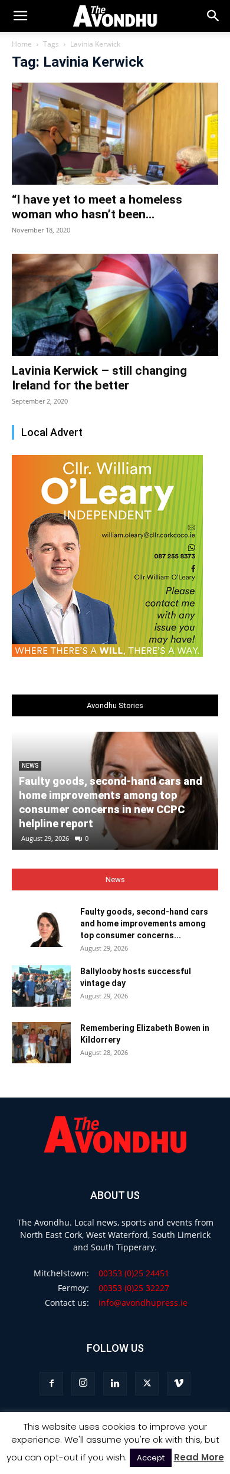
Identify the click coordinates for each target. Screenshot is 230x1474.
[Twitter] (147, 1384)
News (30, 765)
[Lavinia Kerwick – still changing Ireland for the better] (115, 305)
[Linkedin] (115, 1384)
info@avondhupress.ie (143, 1302)
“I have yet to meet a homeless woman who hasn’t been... (97, 206)
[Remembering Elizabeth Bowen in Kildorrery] (41, 1042)
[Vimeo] (178, 1384)
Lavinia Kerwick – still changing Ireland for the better (99, 377)
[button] (213, 16)
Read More (199, 1457)
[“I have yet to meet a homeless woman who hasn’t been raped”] (115, 134)
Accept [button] (151, 1457)
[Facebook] (51, 1384)
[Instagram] (83, 1384)
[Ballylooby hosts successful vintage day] (41, 986)
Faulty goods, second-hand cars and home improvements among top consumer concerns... (144, 923)
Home (22, 44)
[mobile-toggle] (20, 16)
